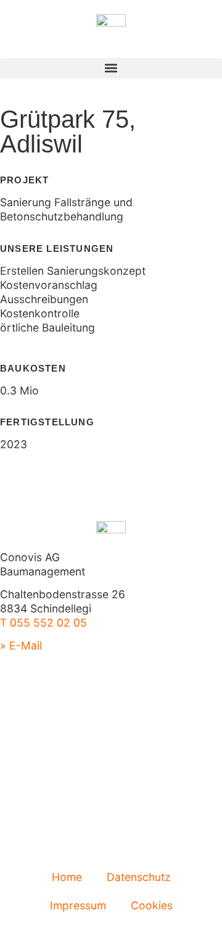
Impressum (78, 905)
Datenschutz (139, 876)
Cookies (152, 905)
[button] (111, 68)
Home (67, 876)
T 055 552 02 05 (43, 622)
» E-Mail (21, 645)
